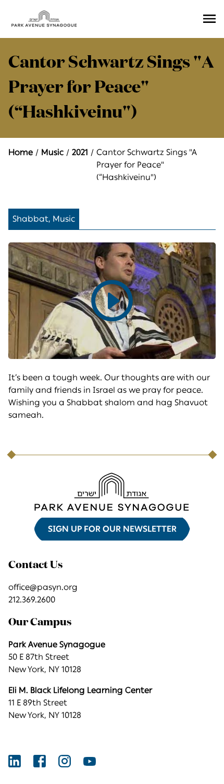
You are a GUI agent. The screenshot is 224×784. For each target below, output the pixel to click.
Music (52, 152)
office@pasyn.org (43, 587)
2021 (80, 152)
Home (20, 152)
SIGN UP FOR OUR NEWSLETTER (112, 529)
